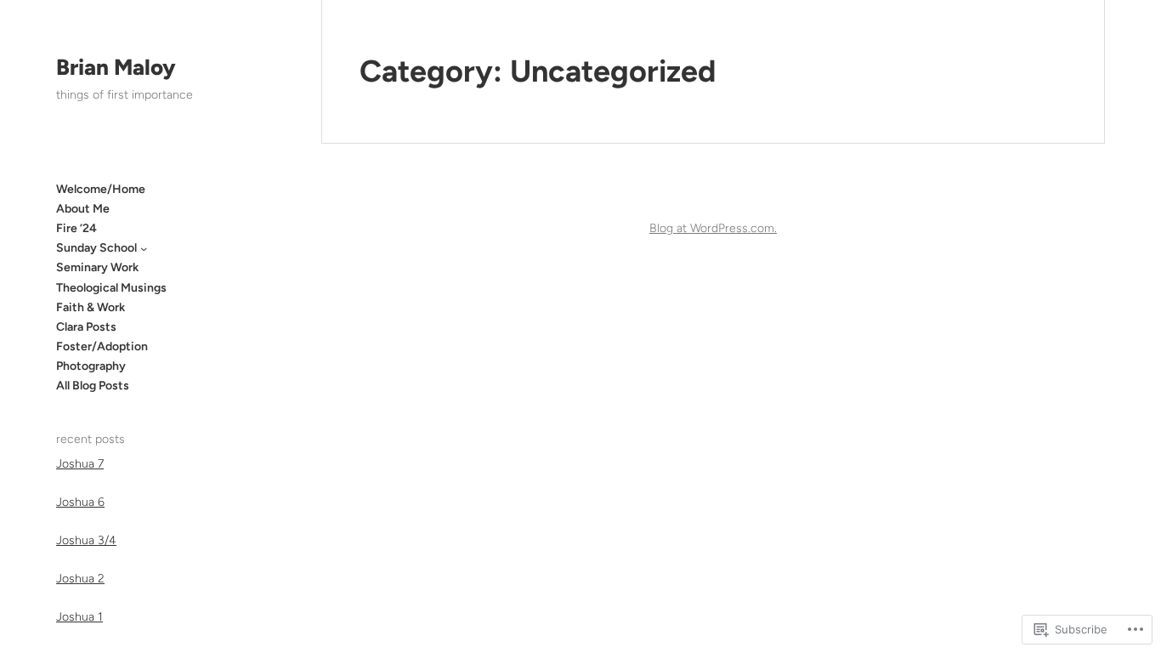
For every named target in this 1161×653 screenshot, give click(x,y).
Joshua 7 (80, 464)
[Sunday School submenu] (143, 248)
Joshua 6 (80, 502)
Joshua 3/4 (86, 540)
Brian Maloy (116, 67)
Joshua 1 (79, 617)
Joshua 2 (80, 578)
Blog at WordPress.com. (713, 228)
